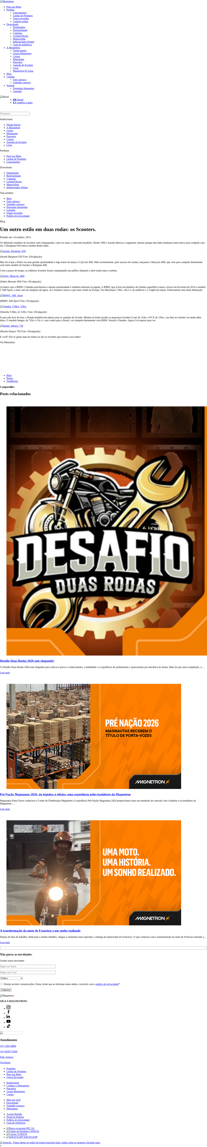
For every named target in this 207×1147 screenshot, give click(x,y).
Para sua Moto (13, 6)
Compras (17, 33)
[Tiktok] (8, 1027)
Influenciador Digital (23, 41)
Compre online (20, 21)
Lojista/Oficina (20, 36)
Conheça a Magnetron (17, 1085)
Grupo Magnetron (22, 53)
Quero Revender (14, 1077)
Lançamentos (20, 12)
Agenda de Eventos (23, 65)
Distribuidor (19, 27)
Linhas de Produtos (23, 15)
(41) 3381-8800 (8, 1046)
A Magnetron (13, 47)
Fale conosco (19, 79)
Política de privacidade (18, 216)
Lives (16, 68)
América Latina (23, 102)
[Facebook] (8, 1013)
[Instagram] (8, 1008)
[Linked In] (8, 1017)
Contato (10, 76)
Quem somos (19, 50)
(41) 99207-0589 (8, 1051)
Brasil (18, 99)
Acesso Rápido (14, 1114)
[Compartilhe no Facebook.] (19, 387)
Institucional (12, 1082)
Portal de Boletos (15, 1117)
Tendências (12, 381)
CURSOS (21, 1134)
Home (9, 378)
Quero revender (21, 18)
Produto (10, 9)
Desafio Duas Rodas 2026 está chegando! (27, 660)
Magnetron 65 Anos (23, 71)
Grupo (9, 130)
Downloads (12, 24)
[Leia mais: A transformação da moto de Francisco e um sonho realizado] (103, 869)
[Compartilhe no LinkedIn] (21, 387)
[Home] (7, 1)
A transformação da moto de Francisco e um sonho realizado (40, 930)
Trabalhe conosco (22, 82)
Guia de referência (22, 44)
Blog (8, 73)
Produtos (11, 1068)
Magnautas (18, 59)
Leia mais (5, 672)
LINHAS (34, 1131)
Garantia (17, 91)
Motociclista (19, 39)
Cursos (16, 56)
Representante (20, 30)
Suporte (10, 85)
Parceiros (17, 62)
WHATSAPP (30, 1137)
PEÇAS (30, 1128)
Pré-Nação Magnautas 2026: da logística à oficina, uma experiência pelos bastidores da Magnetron (65, 794)
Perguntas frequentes (23, 88)
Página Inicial (13, 124)
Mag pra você (13, 1100)
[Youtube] (8, 1022)
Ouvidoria (5, 1062)
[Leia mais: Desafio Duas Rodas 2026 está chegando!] (103, 527)
